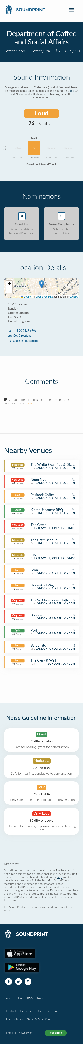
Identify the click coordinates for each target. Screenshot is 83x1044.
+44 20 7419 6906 (24, 330)
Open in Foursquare (25, 341)
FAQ (30, 998)
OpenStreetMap (44, 296)
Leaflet (27, 296)
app (72, 91)
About (10, 998)
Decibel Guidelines (48, 1011)
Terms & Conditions (39, 1019)
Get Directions (22, 335)
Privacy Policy (14, 1019)
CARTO (74, 296)
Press (40, 998)
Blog (20, 998)
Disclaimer (26, 1011)
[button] (41, 284)
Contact (11, 1011)
